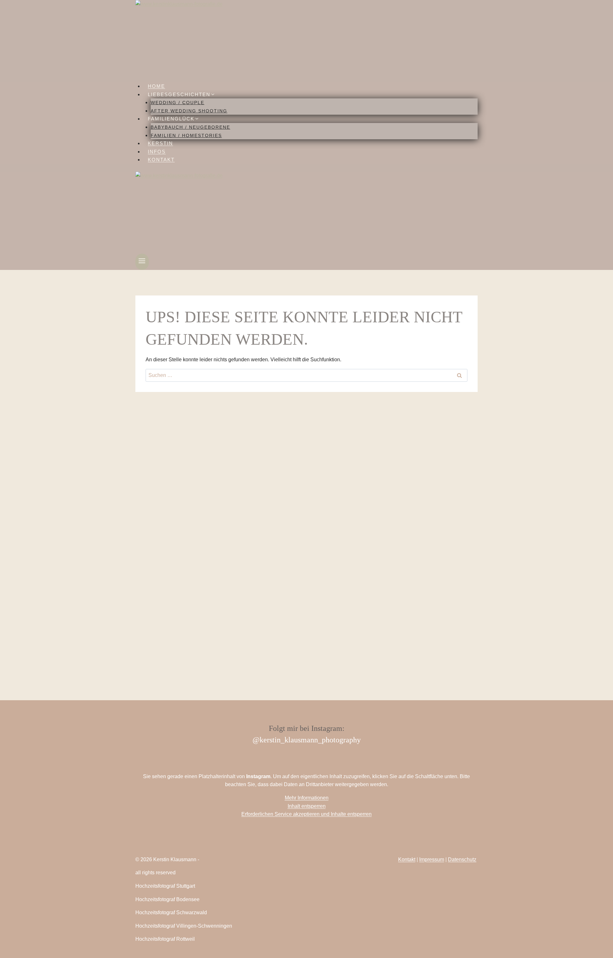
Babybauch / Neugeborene (190, 127)
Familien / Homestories (186, 135)
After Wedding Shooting (189, 110)
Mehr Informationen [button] (307, 798)
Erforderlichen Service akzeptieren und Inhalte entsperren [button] (306, 814)
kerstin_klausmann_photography (310, 740)
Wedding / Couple (177, 102)
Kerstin (160, 143)
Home (156, 86)
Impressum (431, 859)
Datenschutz (462, 859)
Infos (157, 151)
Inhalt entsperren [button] (307, 806)
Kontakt (161, 159)
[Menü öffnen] (142, 262)
